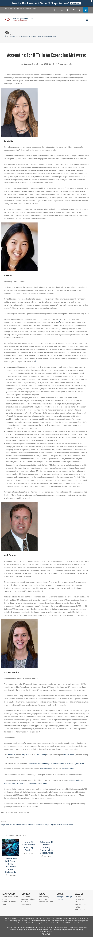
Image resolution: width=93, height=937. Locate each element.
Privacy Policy (46, 934)
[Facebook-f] (67, 9)
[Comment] (55, 9)
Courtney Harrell (31, 64)
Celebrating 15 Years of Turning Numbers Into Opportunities (46, 847)
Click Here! (75, 3)
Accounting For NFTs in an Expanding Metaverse (38, 36)
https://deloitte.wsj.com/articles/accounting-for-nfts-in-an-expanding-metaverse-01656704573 (37, 825)
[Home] (5, 36)
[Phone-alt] (61, 9)
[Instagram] (79, 9)
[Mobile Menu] (87, 19)
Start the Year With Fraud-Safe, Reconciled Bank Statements (10, 865)
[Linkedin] (85, 9)
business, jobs (66, 64)
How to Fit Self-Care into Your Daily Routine (28, 846)
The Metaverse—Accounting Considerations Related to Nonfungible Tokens (56, 763)
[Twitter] (73, 9)
